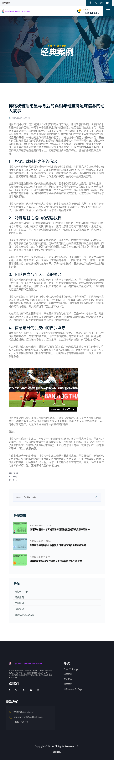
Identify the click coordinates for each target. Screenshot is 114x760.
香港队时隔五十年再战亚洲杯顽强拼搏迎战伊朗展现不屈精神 (60, 529)
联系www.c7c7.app (24, 615)
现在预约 (6, 3)
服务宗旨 (19, 609)
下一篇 (12, 480)
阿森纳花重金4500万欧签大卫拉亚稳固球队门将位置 (56, 561)
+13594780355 (91, 13)
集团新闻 (19, 603)
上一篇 (13, 477)
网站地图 (57, 752)
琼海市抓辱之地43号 (23, 712)
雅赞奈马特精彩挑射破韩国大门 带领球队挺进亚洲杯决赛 (58, 545)
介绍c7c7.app (22, 592)
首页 (50, 46)
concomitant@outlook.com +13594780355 (28, 719)
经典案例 (19, 597)
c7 (77, 746)
